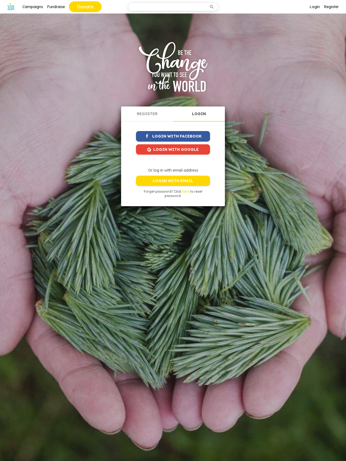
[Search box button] (212, 7)
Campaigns (32, 6)
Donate (85, 6)
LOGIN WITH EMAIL (173, 180)
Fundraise (56, 6)
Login (315, 6)
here (185, 191)
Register (331, 6)
